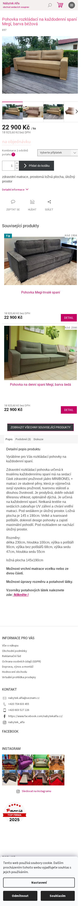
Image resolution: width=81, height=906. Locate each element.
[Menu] (72, 5)
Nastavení (39, 882)
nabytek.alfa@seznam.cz (23, 698)
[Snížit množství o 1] (17, 168)
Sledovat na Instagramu (36, 791)
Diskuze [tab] (38, 439)
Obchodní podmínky (14, 651)
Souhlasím (58, 896)
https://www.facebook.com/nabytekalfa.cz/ (35, 716)
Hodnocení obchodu (14, 672)
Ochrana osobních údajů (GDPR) (21, 662)
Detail (69, 317)
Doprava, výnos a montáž (17, 667)
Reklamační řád (11, 656)
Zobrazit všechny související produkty (40, 427)
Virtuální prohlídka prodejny (19, 677)
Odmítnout (20, 896)
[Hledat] (50, 5)
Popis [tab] (9, 439)
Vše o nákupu (10, 646)
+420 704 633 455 (18, 704)
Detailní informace (13, 190)
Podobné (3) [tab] (23, 439)
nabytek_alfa (16, 722)
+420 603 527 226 (18, 710)
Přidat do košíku (39, 165)
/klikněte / (20, 595)
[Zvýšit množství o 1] (17, 163)
